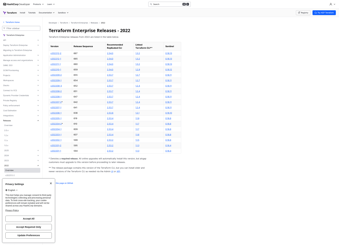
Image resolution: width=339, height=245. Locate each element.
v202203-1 (55, 134)
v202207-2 (56, 102)
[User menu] (332, 4)
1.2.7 (137, 75)
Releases (94, 23)
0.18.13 (168, 53)
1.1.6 (137, 134)
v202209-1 (55, 80)
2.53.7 (110, 75)
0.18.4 (168, 145)
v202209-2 (56, 75)
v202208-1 (55, 96)
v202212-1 (55, 58)
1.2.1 (137, 113)
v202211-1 (55, 64)
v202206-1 (55, 113)
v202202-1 (55, 140)
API (118, 171)
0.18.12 (168, 69)
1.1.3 (137, 145)
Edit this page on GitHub (62, 183)
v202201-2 (55, 145)
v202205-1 (55, 118)
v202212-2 (55, 53)
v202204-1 (55, 129)
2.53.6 (110, 113)
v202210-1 (55, 69)
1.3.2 (137, 53)
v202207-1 (55, 107)
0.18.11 (168, 75)
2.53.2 (110, 140)
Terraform (64, 23)
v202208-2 (56, 91)
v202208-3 (56, 85)
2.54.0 (110, 53)
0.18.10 (168, 113)
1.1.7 (137, 123)
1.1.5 (137, 140)
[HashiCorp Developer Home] (16, 4)
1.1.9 (137, 118)
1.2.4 (137, 85)
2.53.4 (110, 118)
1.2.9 (137, 69)
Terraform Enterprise (79, 23)
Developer (53, 23)
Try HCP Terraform (326, 13)
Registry (304, 13)
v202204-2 (56, 123)
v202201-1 (55, 151)
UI (112, 171)
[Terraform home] (10, 13)
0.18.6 (168, 118)
